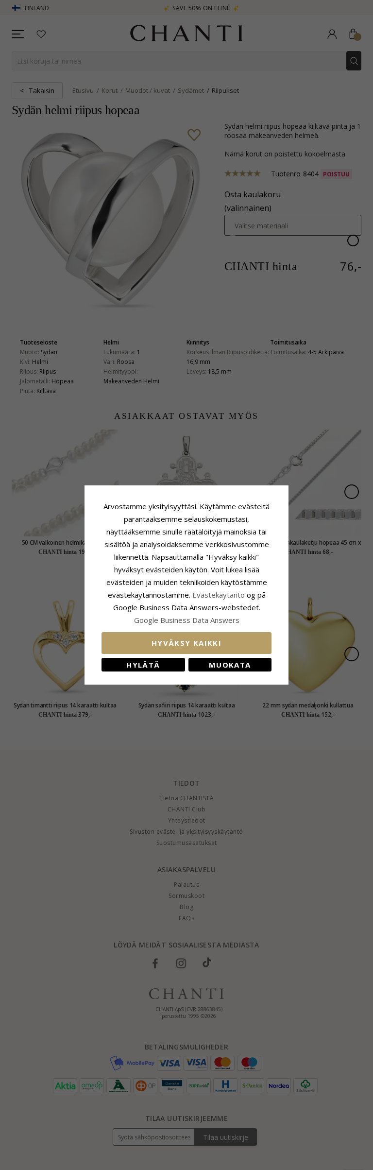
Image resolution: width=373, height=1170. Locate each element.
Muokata (230, 665)
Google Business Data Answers (186, 620)
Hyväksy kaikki (186, 643)
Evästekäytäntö (218, 595)
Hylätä (143, 665)
